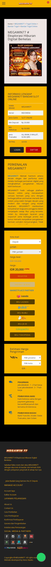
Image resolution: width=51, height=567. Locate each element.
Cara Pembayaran (11, 516)
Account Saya (9, 491)
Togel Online (31, 24)
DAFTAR (34, 149)
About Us (8, 504)
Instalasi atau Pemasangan (15, 527)
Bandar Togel (13, 26)
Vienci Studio (28, 560)
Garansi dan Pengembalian (15, 523)
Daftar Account (10, 495)
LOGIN (17, 149)
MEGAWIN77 (19, 24)
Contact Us (8, 508)
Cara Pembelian (10, 512)
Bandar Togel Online (29, 26)
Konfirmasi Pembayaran (14, 519)
